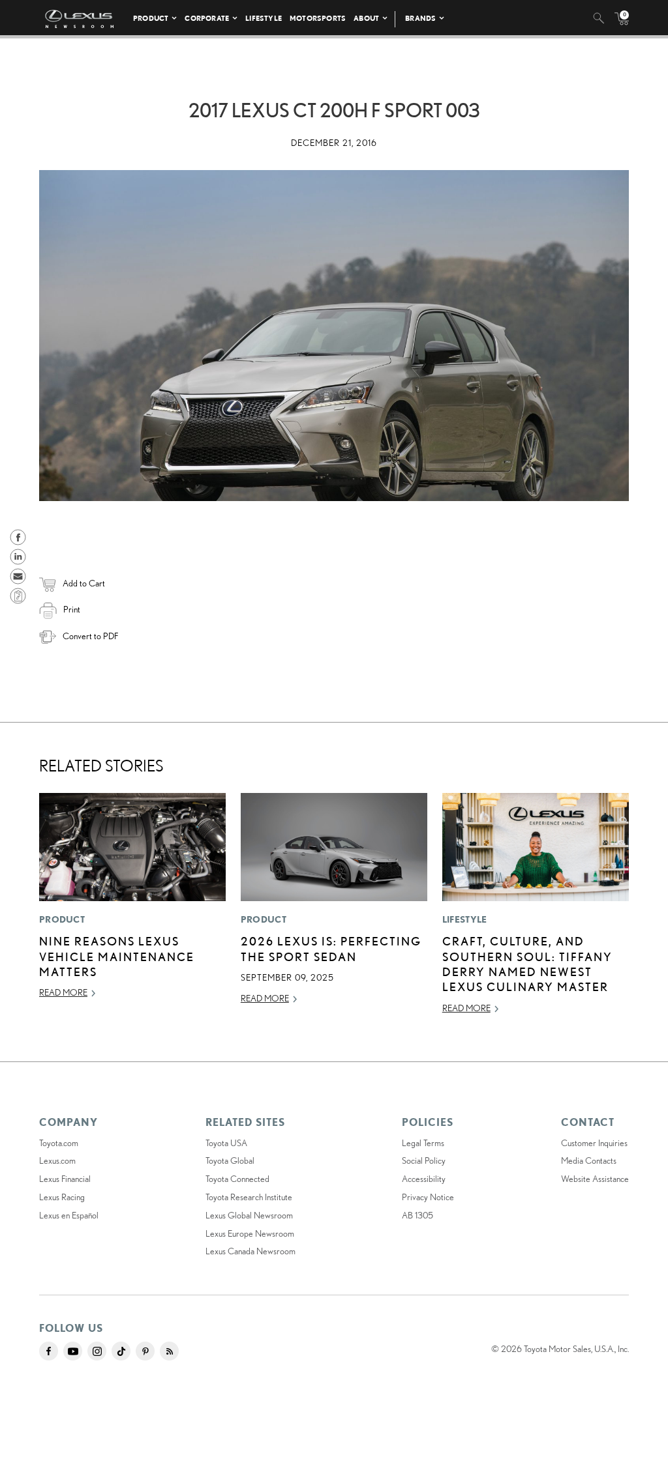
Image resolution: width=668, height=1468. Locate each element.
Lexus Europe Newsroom (249, 1233)
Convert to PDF (90, 636)
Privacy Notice (428, 1197)
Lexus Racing (62, 1197)
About (366, 18)
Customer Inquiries (594, 1143)
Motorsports (318, 18)
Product (150, 18)
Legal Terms (423, 1143)
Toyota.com (58, 1143)
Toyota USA (226, 1143)
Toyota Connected (237, 1178)
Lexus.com (57, 1160)
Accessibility (424, 1178)
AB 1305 (417, 1215)
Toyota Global (229, 1160)
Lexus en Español (69, 1215)
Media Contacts (588, 1160)
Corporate (207, 18)
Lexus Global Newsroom (249, 1215)
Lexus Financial (65, 1178)
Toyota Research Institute (248, 1197)
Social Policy (424, 1160)
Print (71, 609)
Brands (420, 18)
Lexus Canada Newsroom (250, 1251)
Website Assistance (595, 1178)
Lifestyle (263, 18)
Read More (63, 992)
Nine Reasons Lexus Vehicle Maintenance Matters (116, 956)
